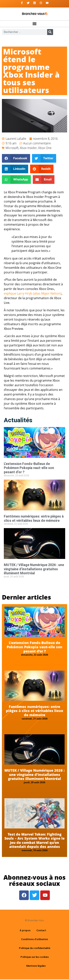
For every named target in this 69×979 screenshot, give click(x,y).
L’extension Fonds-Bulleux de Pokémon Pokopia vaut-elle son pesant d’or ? (29, 468)
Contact (41, 930)
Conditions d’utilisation (34, 939)
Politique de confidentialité (34, 948)
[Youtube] (47, 3)
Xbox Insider (28, 148)
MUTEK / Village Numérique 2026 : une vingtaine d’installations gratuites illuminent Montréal (34, 569)
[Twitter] (28, 3)
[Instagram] (41, 3)
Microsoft (12, 148)
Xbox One (45, 148)
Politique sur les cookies (35, 957)
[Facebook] (24, 895)
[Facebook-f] (22, 3)
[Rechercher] (50, 32)
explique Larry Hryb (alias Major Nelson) (33, 293)
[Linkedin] (34, 3)
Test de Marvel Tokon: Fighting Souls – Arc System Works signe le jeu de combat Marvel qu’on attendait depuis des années (34, 840)
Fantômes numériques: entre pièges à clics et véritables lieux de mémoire (34, 518)
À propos (25, 930)
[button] (34, 24)
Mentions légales (36, 965)
